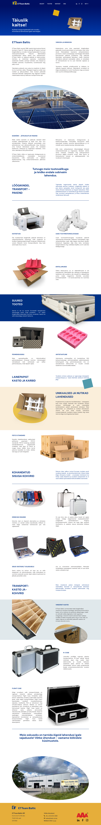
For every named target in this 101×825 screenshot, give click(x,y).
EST (86, 4)
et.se (54, 821)
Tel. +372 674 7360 (51, 816)
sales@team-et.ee (51, 818)
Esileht (42, 4)
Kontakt (57, 4)
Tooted (49, 4)
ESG (64, 4)
